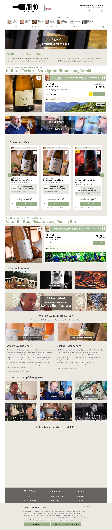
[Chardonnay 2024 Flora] (24, 163)
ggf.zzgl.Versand (54, 99)
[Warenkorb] (102, 10)
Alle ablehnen (37, 524)
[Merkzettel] (90, 10)
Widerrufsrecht (56, 500)
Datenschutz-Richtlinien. (78, 520)
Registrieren (81, 496)
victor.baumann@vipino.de (95, 7)
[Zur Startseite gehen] (25, 8)
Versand (30, 496)
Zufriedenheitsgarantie (30, 500)
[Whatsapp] (98, 10)
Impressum (87, 506)
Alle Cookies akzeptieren (72, 524)
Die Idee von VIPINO (56, 496)
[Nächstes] (103, 27)
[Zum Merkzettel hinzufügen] (39, 78)
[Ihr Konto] (94, 10)
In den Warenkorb (99, 94)
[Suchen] (86, 10)
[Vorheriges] (10, 175)
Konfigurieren (56, 524)
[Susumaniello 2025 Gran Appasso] (56, 163)
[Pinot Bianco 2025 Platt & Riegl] (88, 163)
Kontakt (81, 500)
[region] (56, 175)
